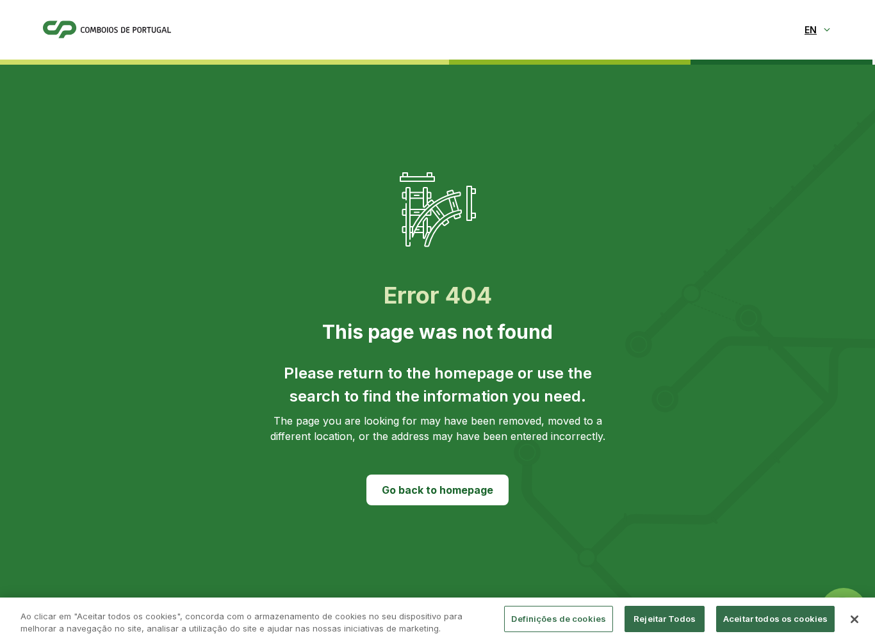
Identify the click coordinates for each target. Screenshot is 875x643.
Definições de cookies (558, 619)
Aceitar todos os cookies (775, 619)
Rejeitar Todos (665, 619)
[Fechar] (854, 619)
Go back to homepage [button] (437, 490)
